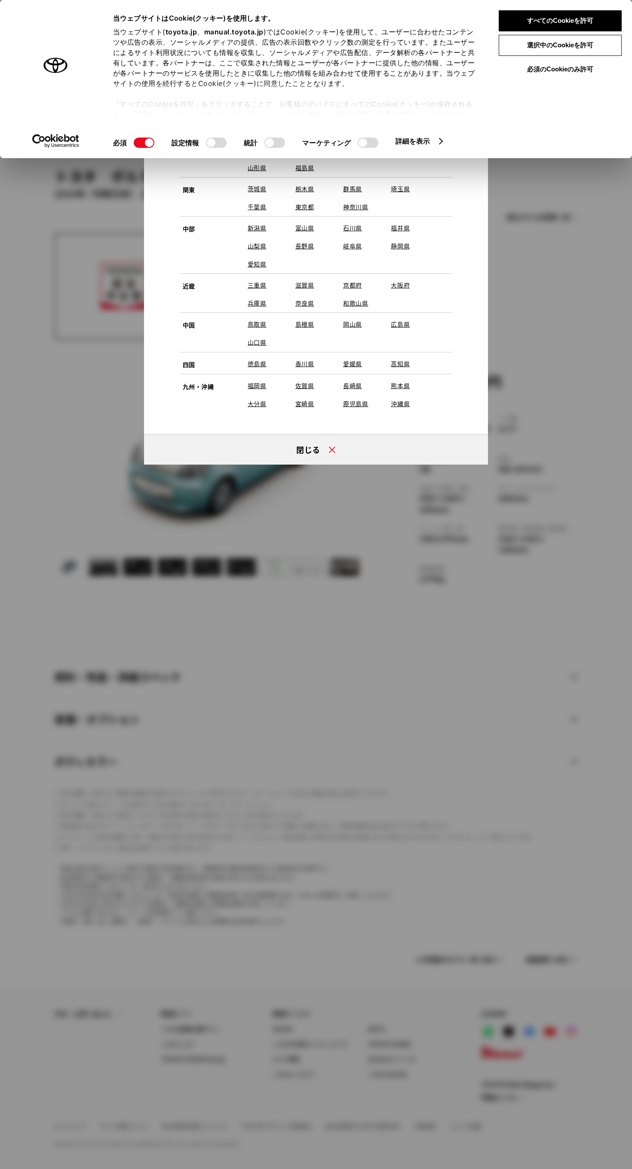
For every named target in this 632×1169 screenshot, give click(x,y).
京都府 (352, 285)
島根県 (304, 324)
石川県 (352, 227)
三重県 (257, 285)
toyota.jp (181, 32)
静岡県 (400, 246)
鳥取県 (257, 324)
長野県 (304, 246)
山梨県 (257, 246)
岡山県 (352, 324)
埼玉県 (400, 188)
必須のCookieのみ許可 (560, 69)
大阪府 (400, 285)
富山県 (304, 227)
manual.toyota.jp (234, 32)
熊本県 (400, 385)
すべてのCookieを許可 (560, 20)
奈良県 (304, 303)
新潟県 (257, 227)
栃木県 (304, 188)
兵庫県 (257, 303)
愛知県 (257, 264)
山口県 (257, 342)
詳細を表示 (413, 141)
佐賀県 (304, 385)
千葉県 (257, 206)
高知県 (400, 363)
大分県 (257, 403)
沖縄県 (400, 403)
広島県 (400, 324)
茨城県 (257, 188)
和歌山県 (355, 303)
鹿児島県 (355, 403)
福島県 (304, 167)
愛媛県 (352, 363)
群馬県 (352, 188)
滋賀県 (304, 285)
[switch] (216, 143)
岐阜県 (352, 246)
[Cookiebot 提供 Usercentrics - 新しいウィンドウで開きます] (55, 141)
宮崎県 (304, 403)
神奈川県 (355, 206)
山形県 (257, 167)
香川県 (304, 363)
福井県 (400, 227)
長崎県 (352, 385)
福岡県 (257, 385)
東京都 (304, 206)
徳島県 (257, 363)
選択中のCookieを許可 (560, 45)
